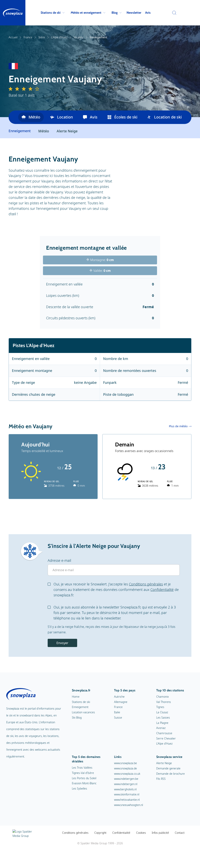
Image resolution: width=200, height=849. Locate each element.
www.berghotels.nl (125, 789)
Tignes (160, 707)
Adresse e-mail (59, 560)
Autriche (119, 696)
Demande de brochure (170, 773)
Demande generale (168, 768)
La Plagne (162, 723)
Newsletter (134, 12)
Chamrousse (164, 733)
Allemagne (120, 702)
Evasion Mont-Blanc (84, 783)
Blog (115, 12)
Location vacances (83, 712)
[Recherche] (173, 13)
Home (75, 696)
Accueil (13, 37)
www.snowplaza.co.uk (127, 773)
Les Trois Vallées (82, 767)
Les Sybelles (79, 788)
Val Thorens (163, 702)
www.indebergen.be (126, 779)
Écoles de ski (125, 117)
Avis (148, 12)
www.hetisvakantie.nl (127, 799)
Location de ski (168, 117)
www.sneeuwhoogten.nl (128, 805)
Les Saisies (163, 717)
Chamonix (162, 696)
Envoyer (62, 643)
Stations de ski (51, 12)
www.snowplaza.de (125, 768)
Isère (41, 37)
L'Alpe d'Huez (59, 37)
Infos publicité (160, 833)
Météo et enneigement (86, 12)
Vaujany (78, 37)
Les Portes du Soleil (84, 778)
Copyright (100, 833)
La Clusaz (162, 712)
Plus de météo (178, 426)
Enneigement (80, 707)
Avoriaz (160, 728)
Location (65, 117)
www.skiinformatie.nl (126, 794)
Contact (180, 833)
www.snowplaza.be (125, 763)
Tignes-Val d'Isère (83, 773)
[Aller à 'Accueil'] (12, 12)
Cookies (141, 833)
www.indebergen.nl (125, 784)
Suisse (118, 717)
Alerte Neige (67, 131)
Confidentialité (162, 589)
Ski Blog (77, 717)
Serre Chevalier (166, 738)
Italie (117, 712)
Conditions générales (146, 584)
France (28, 37)
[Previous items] (13, 117)
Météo (34, 117)
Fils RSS (161, 779)
